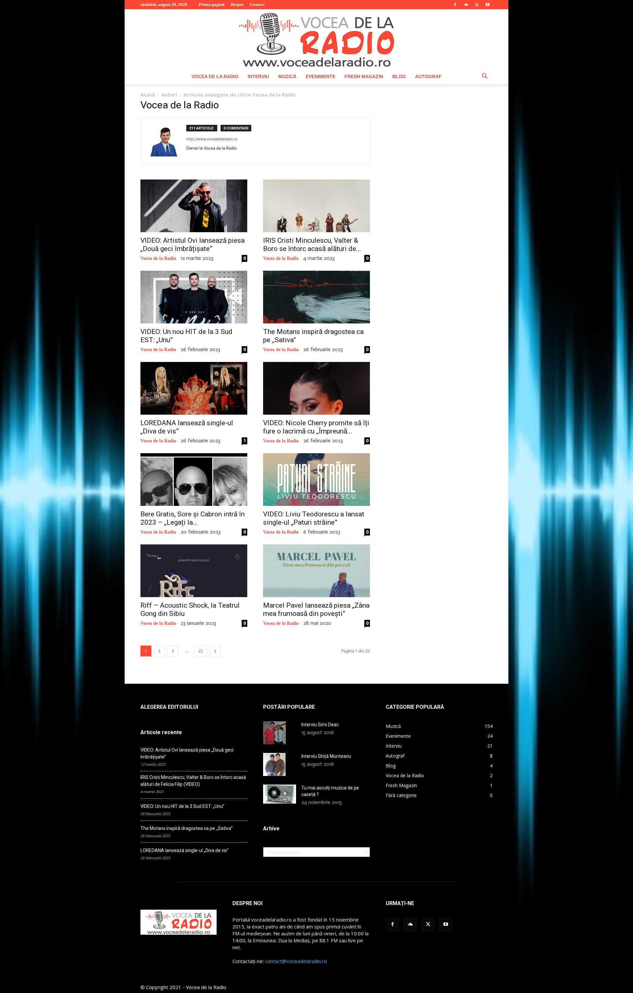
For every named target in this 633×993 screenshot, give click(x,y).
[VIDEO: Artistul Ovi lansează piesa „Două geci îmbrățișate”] (193, 205)
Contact (257, 4)
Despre (237, 4)
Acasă (147, 94)
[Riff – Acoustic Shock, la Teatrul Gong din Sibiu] (193, 570)
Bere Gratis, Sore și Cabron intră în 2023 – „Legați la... (192, 518)
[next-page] (215, 651)
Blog (399, 76)
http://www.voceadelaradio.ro (212, 139)
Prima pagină (212, 4)
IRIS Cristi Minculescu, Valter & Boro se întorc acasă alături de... (312, 244)
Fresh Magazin (364, 76)
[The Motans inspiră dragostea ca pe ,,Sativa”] (316, 297)
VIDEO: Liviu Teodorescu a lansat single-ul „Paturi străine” (313, 518)
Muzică (287, 76)
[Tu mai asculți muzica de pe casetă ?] (279, 794)
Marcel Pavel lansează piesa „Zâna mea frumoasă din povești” (316, 609)
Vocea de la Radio (215, 76)
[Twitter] (477, 4)
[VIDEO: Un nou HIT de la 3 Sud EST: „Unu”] (193, 297)
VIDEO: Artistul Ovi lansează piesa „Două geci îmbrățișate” (192, 244)
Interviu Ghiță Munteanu (326, 756)
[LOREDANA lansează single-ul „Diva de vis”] (193, 388)
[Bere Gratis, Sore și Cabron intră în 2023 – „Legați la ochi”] (193, 479)
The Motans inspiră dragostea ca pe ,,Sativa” (186, 828)
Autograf (428, 76)
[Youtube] (488, 4)
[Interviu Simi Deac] (274, 732)
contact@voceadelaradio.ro (296, 961)
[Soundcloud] (466, 4)
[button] (485, 77)
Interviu (258, 76)
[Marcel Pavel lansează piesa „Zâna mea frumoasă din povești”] (316, 570)
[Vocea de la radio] (316, 39)
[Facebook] (455, 4)
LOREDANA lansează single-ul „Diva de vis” (184, 850)
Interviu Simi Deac (320, 724)
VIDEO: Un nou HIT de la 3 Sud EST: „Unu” (182, 806)
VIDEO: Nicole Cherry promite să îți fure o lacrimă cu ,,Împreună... (316, 427)
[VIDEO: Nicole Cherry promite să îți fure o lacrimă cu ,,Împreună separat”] (316, 388)
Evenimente (320, 76)
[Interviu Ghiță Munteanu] (274, 764)
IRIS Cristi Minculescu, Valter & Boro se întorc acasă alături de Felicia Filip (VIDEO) (193, 781)
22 (200, 651)
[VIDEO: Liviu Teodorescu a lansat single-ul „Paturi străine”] (316, 479)
